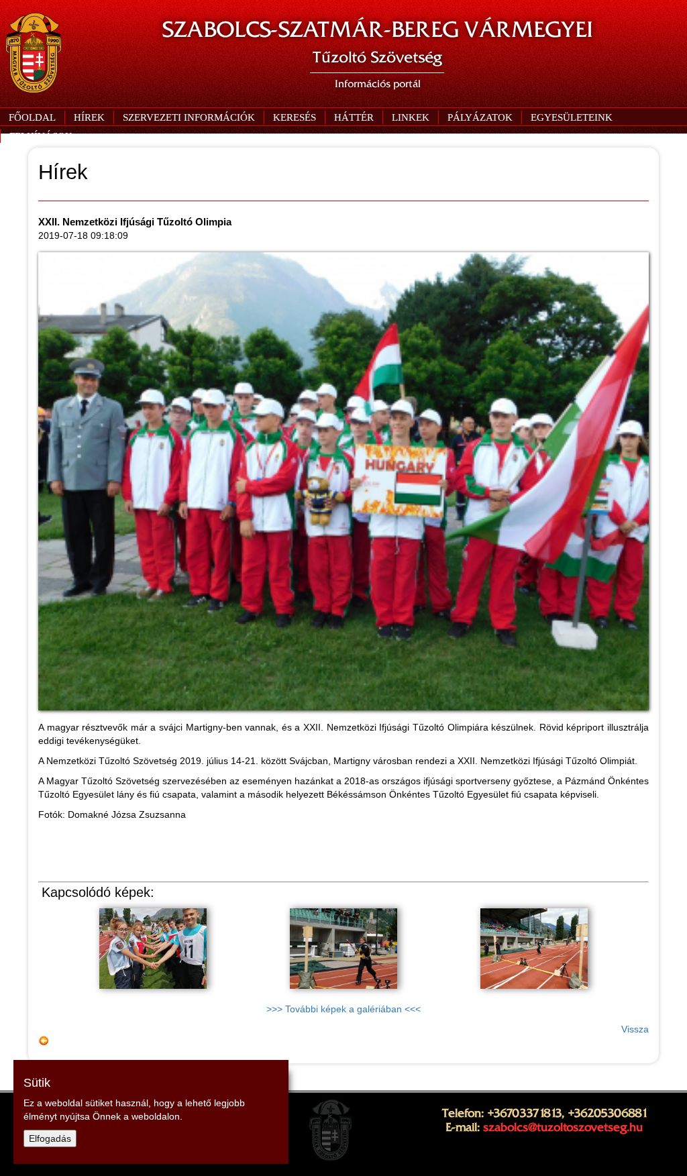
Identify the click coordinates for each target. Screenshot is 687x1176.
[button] (188, 117)
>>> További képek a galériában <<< (343, 1009)
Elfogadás (50, 1138)
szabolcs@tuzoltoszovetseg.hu (563, 1127)
